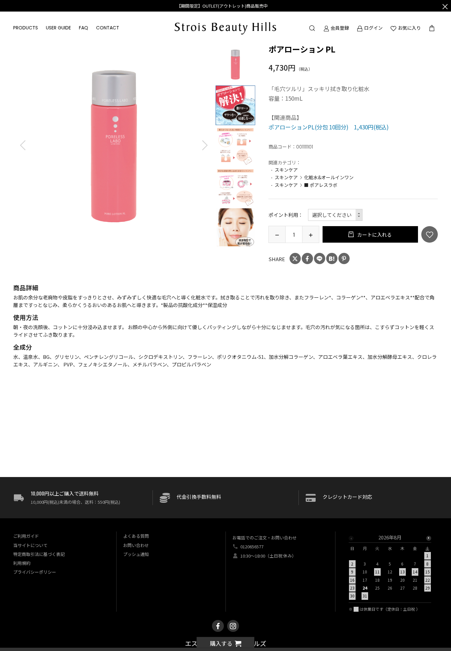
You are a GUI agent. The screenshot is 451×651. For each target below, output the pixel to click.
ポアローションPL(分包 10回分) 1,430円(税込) (328, 127)
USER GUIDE (58, 27)
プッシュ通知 (136, 554)
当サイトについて (30, 545)
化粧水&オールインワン (329, 177)
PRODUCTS (25, 27)
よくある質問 (136, 536)
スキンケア (286, 169)
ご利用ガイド (26, 536)
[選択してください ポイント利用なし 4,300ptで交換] (335, 215)
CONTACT (107, 27)
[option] (114, 145)
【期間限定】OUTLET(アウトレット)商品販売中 (222, 6)
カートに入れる (374, 234)
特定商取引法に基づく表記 (39, 554)
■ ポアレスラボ (320, 185)
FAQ (83, 27)
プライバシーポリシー (34, 572)
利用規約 (21, 563)
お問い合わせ (136, 545)
